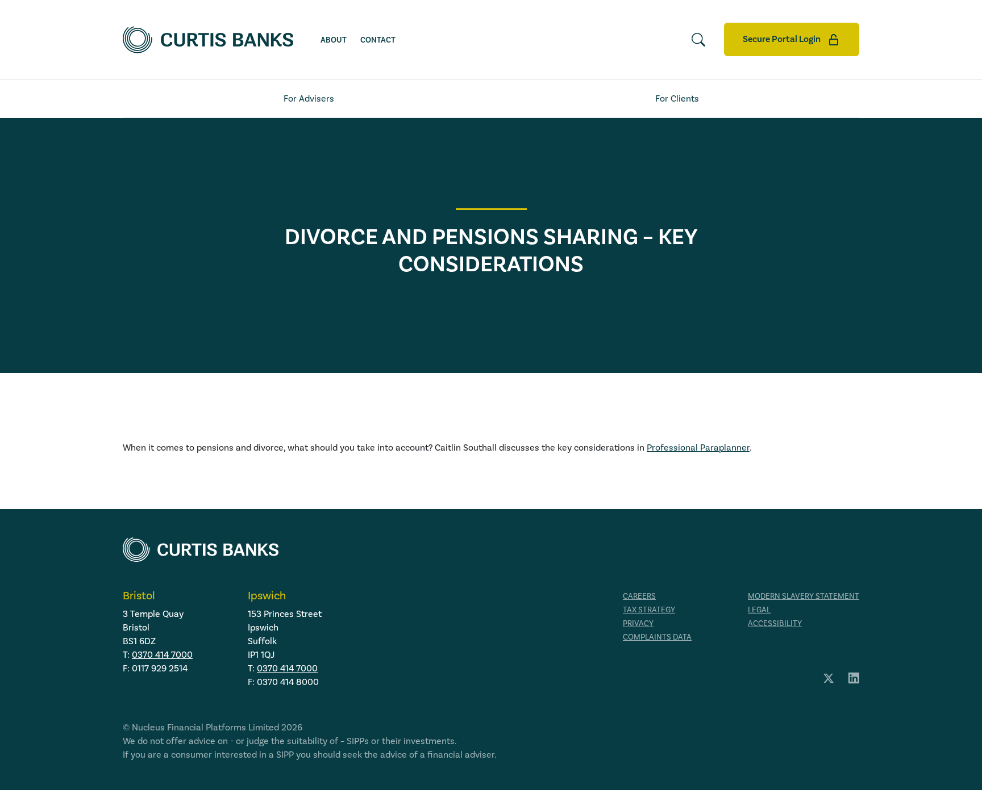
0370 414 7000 (162, 655)
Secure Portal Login (782, 39)
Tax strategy (649, 610)
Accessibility (775, 624)
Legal (759, 610)
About (334, 40)
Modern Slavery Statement (803, 596)
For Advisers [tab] (309, 98)
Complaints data (657, 637)
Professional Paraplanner (698, 447)
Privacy (638, 624)
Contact (378, 40)
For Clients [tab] (677, 98)
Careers (639, 596)
